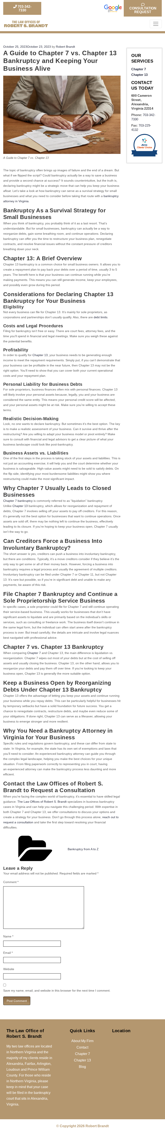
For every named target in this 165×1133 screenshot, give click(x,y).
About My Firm (82, 1041)
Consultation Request (142, 10)
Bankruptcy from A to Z (83, 849)
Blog (82, 1067)
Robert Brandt (65, 46)
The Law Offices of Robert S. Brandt (42, 801)
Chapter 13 (40, 355)
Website (8, 969)
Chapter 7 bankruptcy (18, 500)
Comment (10, 882)
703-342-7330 (24, 8)
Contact (82, 1047)
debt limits (100, 317)
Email (8, 952)
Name (8, 936)
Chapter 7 (34, 653)
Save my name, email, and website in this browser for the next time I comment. (56, 990)
